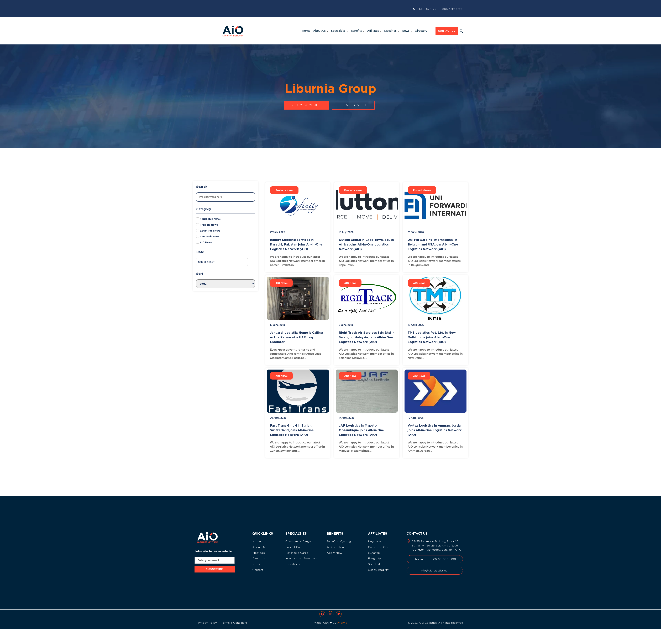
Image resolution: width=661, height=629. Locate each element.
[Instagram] (330, 614)
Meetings (390, 30)
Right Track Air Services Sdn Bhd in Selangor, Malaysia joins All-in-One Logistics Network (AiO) (366, 337)
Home (306, 30)
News (405, 30)
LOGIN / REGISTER (451, 9)
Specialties (338, 30)
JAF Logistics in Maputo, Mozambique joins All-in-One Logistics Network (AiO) (361, 430)
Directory (421, 30)
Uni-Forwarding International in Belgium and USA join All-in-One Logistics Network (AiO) (433, 244)
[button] (461, 31)
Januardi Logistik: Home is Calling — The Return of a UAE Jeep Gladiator (296, 337)
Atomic (342, 622)
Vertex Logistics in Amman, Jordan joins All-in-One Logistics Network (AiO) (435, 430)
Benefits (356, 30)
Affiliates (373, 30)
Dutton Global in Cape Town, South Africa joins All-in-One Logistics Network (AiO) (366, 244)
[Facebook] (322, 614)
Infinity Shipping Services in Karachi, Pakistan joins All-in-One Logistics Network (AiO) (296, 244)
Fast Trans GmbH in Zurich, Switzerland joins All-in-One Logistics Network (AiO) (292, 430)
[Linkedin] (339, 614)
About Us (319, 30)
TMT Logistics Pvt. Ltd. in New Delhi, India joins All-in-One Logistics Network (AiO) (432, 337)
